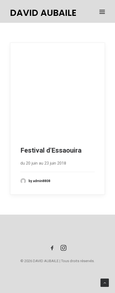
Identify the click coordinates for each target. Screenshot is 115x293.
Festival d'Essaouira (51, 150)
